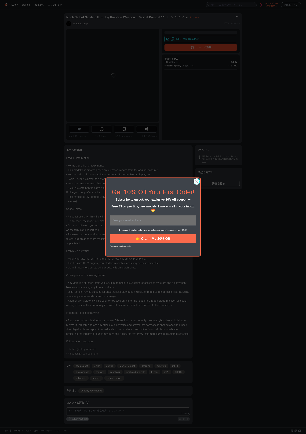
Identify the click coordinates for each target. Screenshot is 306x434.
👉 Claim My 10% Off (153, 239)
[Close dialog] (197, 181)
